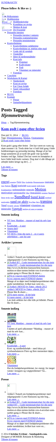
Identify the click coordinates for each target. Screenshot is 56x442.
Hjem (3, 122)
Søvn (38, 202)
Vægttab (17, 208)
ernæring (13, 182)
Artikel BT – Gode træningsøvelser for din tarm (29, 265)
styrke (8, 197)
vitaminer (25, 205)
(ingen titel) (12, 228)
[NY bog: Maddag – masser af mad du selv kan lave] (11, 321)
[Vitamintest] (11, 363)
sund (12, 197)
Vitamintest (12, 231)
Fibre (23, 182)
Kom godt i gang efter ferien (23, 129)
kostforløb (22, 185)
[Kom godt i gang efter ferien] (15, 140)
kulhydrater (41, 186)
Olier (27, 193)
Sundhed (22, 196)
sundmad (48, 197)
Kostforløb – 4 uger (16, 226)
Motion (26, 138)
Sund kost (37, 197)
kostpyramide (31, 186)
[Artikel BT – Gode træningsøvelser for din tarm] (30, 262)
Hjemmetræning (14, 138)
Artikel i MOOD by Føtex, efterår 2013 (26, 289)
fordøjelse (29, 182)
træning (46, 201)
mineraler (30, 189)
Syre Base (32, 202)
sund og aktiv (19, 201)
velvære (16, 206)
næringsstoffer (19, 193)
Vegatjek (10, 206)
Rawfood (51, 193)
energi (5, 182)
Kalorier (8, 186)
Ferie (19, 182)
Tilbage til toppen (9, 169)
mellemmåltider (19, 189)
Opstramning (37, 138)
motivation (7, 192)
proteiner (45, 193)
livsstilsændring (6, 190)
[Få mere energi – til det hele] (21, 294)
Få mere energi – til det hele (20, 297)
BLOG (25, 135)
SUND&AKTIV (9, 2)
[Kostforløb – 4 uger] (11, 343)
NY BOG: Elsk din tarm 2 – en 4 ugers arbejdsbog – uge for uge (25, 235)
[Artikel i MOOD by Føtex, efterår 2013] (27, 286)
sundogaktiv (5, 202)
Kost (14, 185)
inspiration (49, 182)
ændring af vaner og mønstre (33, 209)
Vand (4, 205)
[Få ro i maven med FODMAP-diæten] (26, 276)
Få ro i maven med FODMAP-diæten (25, 278)
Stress (3, 197)
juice (2, 186)
